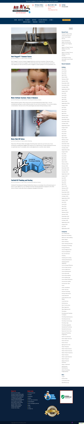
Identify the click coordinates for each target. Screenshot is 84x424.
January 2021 (65, 190)
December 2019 (65, 216)
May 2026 (64, 73)
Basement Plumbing (66, 235)
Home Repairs (31, 401)
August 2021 (64, 176)
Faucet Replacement (66, 249)
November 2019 (65, 218)
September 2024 (66, 103)
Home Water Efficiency (67, 279)
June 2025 (64, 95)
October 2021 (65, 172)
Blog (29, 405)
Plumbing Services (66, 318)
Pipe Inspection (65, 307)
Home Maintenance (66, 271)
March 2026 (64, 77)
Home (15, 19)
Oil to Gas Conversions (33, 399)
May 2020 (64, 206)
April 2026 (64, 75)
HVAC (63, 285)
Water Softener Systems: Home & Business (24, 98)
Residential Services (66, 329)
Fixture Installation (66, 251)
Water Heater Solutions (67, 352)
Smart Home (65, 342)
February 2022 (65, 163)
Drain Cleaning (65, 241)
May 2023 (64, 133)
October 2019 (65, 220)
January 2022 (65, 166)
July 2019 (64, 226)
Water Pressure (65, 358)
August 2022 (65, 151)
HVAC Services (65, 289)
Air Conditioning (65, 233)
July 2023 (64, 129)
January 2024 (65, 117)
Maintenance (65, 303)
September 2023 (66, 125)
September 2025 (65, 89)
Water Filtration (65, 346)
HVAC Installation (66, 287)
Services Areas (26, 21)
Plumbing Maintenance (67, 316)
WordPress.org (65, 382)
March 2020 (64, 210)
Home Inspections (66, 269)
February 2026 (65, 79)
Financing (35, 21)
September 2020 (66, 198)
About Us (20, 19)
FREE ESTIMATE (66, 19)
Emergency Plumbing (67, 245)
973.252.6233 (65, 6)
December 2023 (65, 119)
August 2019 (64, 224)
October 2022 (65, 147)
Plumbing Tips (65, 322)
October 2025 (65, 87)
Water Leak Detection (67, 356)
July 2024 (64, 107)
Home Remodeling (66, 275)
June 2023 (64, 131)
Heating (34, 19)
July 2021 (64, 178)
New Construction (66, 305)
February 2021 (65, 188)
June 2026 (64, 71)
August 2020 (65, 200)
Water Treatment (66, 364)
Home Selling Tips (66, 277)
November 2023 (65, 121)
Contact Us (42, 21)
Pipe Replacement (66, 309)
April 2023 (64, 135)
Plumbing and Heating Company (34, 99)
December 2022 (65, 143)
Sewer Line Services (66, 336)
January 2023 (65, 141)
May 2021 (64, 182)
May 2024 (64, 111)
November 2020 (65, 194)
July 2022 (64, 153)
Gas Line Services (66, 253)
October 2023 (65, 123)
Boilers (29, 398)
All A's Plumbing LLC (16, 58)
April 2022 (64, 159)
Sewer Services (65, 340)
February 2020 (65, 212)
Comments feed (65, 380)
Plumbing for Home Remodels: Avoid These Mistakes (67, 59)
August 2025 (65, 91)
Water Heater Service (67, 348)
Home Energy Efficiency (67, 265)
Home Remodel (65, 273)
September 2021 (65, 174)
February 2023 (65, 139)
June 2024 (64, 109)
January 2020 (65, 214)
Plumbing (27, 19)
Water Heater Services (67, 350)
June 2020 (64, 204)
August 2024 (65, 105)
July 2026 (64, 69)
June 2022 (64, 155)
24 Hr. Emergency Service (33, 403)
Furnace (30, 394)
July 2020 (64, 202)
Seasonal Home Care (66, 331)
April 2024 (64, 113)
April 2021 (64, 184)
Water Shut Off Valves (18, 139)
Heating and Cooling (66, 257)
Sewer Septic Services (67, 338)
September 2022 (66, 149)
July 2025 (64, 93)
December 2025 (65, 83)
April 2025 (64, 99)
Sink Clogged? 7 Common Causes (21, 56)
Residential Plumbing (67, 327)
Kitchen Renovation (66, 293)
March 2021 (64, 186)
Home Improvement (66, 267)
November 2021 (65, 170)
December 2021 (65, 168)
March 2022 (64, 161)
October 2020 (65, 196)
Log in (63, 376)
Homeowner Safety (66, 281)
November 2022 (65, 145)
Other (50, 19)
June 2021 (64, 180)
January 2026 (65, 81)
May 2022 (64, 157)
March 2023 (64, 137)
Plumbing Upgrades (66, 325)
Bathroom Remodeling (67, 237)
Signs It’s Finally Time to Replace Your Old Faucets (67, 49)
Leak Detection (65, 295)
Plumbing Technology (67, 320)
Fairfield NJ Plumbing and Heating (21, 180)
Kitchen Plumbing (66, 291)
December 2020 (65, 192)
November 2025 (65, 85)
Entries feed (64, 378)
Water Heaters (65, 354)
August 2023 (65, 127)
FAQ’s (29, 407)
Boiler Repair (65, 239)
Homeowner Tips (66, 283)
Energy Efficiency (66, 247)
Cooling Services (42, 19)
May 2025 (64, 97)
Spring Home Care (66, 344)
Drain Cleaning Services (67, 243)
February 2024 (65, 115)
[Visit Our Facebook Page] (72, 423)
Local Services (65, 301)
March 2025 (64, 101)
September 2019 (65, 222)
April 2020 (64, 208)
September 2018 (65, 228)
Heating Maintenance (67, 259)
